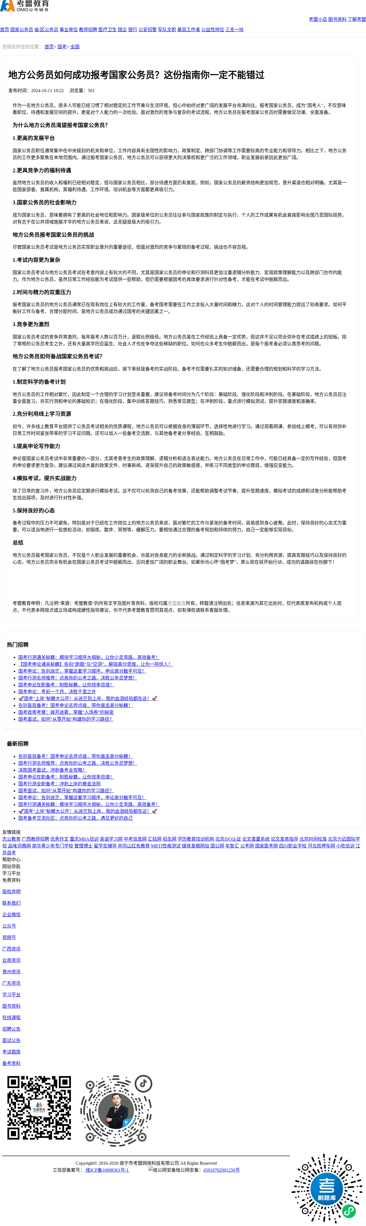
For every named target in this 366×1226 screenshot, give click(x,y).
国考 (62, 46)
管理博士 (83, 845)
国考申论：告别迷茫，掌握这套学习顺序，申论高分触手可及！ (82, 671)
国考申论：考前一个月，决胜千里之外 (57, 691)
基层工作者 (188, 29)
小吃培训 (345, 845)
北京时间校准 (313, 839)
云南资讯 (11, 960)
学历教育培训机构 (196, 839)
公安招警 (147, 29)
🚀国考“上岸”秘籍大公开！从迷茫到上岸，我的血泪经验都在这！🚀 (87, 698)
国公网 (217, 845)
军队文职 (167, 29)
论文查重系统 (256, 839)
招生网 (169, 839)
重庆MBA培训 (84, 839)
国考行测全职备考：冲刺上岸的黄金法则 (59, 783)
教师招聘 (88, 29)
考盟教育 (177, 603)
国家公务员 (21, 29)
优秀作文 (59, 839)
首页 (4, 29)
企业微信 (11, 914)
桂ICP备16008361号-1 (107, 1170)
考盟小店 (318, 19)
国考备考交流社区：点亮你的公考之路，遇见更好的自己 (75, 818)
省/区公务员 (46, 29)
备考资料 (11, 1063)
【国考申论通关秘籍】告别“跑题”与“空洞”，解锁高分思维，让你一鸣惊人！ (95, 664)
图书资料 (337, 19)
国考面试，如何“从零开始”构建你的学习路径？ (66, 719)
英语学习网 (111, 839)
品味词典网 (19, 845)
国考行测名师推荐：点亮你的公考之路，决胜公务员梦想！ (77, 678)
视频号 (9, 937)
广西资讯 (11, 948)
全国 (74, 46)
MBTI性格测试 (166, 845)
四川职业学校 (293, 845)
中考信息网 (135, 839)
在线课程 (11, 1017)
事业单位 (68, 29)
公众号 (9, 926)
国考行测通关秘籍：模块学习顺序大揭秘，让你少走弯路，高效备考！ (89, 657)
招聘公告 (11, 1029)
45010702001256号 (221, 1170)
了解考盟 (357, 19)
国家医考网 (266, 845)
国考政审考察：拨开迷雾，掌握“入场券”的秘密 (66, 712)
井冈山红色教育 (134, 845)
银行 (132, 29)
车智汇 (232, 845)
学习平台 (11, 994)
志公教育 (11, 839)
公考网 (247, 845)
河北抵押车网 (321, 845)
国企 (122, 29)
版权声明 (11, 891)
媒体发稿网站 (195, 845)
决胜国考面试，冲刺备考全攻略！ (52, 770)
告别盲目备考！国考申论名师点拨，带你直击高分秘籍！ (75, 705)
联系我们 (11, 903)
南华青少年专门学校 (52, 845)
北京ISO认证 (228, 839)
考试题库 (11, 1051)
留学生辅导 (105, 845)
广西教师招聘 (35, 839)
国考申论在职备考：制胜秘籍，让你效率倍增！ (66, 684)
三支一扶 (234, 29)
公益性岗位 (212, 29)
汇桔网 (155, 839)
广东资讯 (11, 983)
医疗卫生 (107, 29)
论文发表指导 (284, 839)
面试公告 (11, 1040)
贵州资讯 (11, 971)
